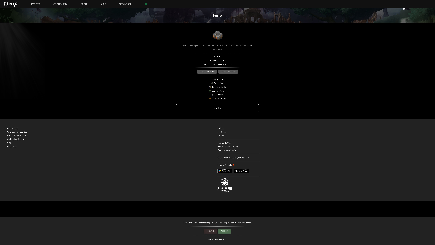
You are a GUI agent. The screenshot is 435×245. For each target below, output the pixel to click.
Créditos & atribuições (227, 150)
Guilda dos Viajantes (16, 139)
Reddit (220, 128)
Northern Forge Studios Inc (237, 157)
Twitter (221, 135)
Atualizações (60, 4)
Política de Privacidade (217, 239)
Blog (103, 4)
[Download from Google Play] (226, 171)
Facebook (222, 132)
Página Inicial (13, 128)
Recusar (210, 231)
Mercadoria (125, 4)
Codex (84, 4)
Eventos (35, 4)
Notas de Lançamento (17, 135)
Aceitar (224, 231)
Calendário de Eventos (17, 132)
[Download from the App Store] (242, 171)
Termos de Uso (224, 143)
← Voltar (217, 108)
